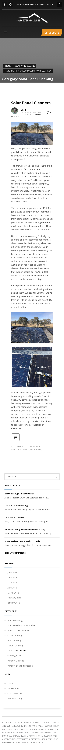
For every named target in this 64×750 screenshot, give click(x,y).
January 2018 (13, 602)
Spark (23, 109)
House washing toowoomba (21, 625)
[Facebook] (4, 4)
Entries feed (13, 688)
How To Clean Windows (19, 630)
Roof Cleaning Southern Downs (19, 493)
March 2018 (13, 592)
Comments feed (15, 693)
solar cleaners (20, 447)
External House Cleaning (16, 505)
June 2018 (12, 577)
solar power (35, 450)
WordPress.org (14, 698)
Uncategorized (14, 655)
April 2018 (12, 587)
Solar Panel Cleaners (31, 103)
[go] (56, 477)
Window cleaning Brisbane (20, 665)
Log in (10, 683)
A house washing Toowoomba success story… (25, 529)
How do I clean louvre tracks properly (22, 541)
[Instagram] (10, 4)
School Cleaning (15, 645)
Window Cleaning (15, 660)
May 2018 (12, 582)
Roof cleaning (14, 640)
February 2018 (14, 597)
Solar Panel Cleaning (17, 650)
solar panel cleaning (20, 450)
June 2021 (12, 572)
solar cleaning (34, 447)
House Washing (14, 620)
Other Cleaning (14, 635)
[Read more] (15, 440)
